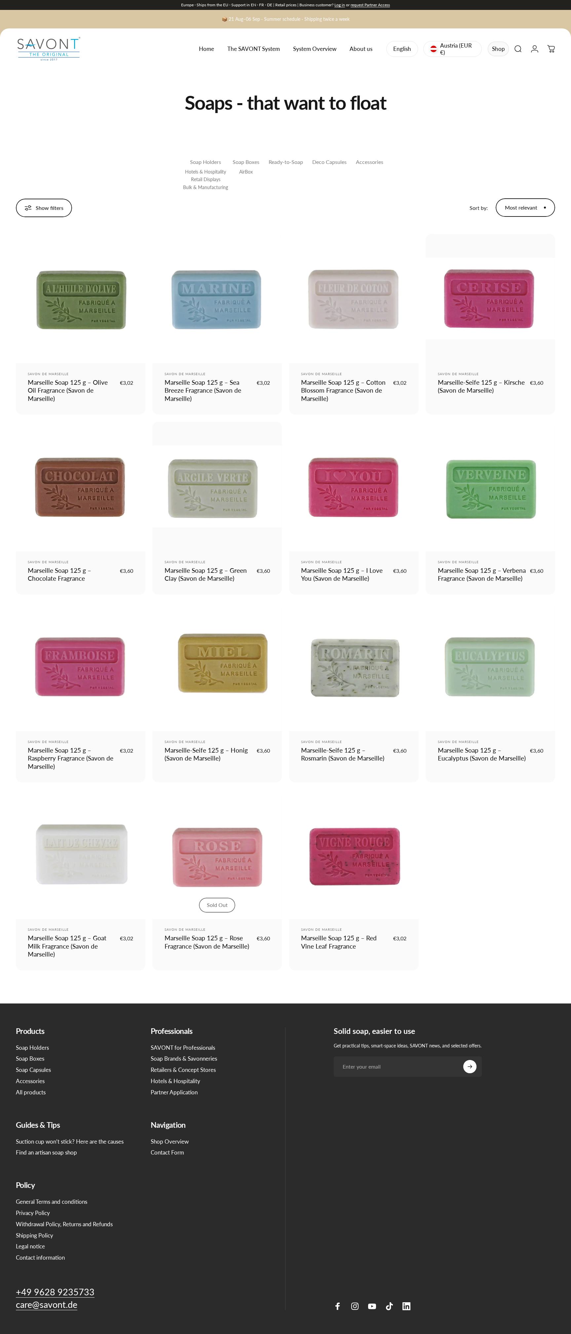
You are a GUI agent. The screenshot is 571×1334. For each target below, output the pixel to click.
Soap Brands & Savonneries (184, 1058)
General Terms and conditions (51, 1201)
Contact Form (167, 1152)
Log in (339, 4)
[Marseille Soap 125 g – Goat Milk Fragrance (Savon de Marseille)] (80, 854)
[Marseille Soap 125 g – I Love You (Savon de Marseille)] (354, 486)
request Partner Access (370, 4)
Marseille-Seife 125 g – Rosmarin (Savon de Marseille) (342, 754)
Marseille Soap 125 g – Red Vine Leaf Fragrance (339, 942)
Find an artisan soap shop (46, 1152)
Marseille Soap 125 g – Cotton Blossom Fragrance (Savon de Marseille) (343, 390)
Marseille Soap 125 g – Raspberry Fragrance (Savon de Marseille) (70, 758)
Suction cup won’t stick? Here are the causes (70, 1141)
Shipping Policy (34, 1235)
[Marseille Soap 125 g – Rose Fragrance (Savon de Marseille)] (217, 854)
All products (31, 1092)
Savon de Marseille (48, 374)
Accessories (369, 162)
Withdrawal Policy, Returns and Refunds (64, 1224)
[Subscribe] (469, 1066)
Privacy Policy (33, 1212)
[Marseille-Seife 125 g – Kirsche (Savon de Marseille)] (490, 299)
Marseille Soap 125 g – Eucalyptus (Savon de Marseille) (482, 754)
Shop (498, 48)
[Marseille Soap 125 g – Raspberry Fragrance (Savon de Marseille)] (80, 666)
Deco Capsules (329, 162)
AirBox (246, 172)
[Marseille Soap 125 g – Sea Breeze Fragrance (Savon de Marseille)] (217, 299)
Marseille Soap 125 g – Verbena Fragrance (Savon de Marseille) (482, 574)
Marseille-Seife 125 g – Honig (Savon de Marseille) (206, 754)
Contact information (40, 1257)
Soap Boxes (246, 162)
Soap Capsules (33, 1069)
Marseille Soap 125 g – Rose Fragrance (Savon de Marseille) (207, 942)
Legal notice (30, 1246)
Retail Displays (205, 179)
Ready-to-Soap (286, 162)
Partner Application (174, 1092)
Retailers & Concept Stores (183, 1069)
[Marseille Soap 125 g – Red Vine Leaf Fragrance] (354, 854)
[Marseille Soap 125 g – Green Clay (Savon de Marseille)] (217, 486)
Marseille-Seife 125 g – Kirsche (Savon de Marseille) (481, 386)
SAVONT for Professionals (183, 1047)
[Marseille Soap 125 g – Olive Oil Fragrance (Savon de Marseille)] (80, 299)
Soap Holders (205, 162)
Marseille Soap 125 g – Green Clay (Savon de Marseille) (206, 574)
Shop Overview (170, 1141)
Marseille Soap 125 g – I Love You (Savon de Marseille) (342, 574)
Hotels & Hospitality (205, 172)
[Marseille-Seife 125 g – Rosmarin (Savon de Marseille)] (354, 666)
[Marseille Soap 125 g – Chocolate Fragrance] (80, 486)
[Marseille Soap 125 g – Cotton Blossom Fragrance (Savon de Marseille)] (354, 299)
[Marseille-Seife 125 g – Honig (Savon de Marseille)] (217, 666)
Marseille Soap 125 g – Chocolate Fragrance (59, 574)
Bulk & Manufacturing (205, 187)
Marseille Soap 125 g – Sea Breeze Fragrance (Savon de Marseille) (203, 390)
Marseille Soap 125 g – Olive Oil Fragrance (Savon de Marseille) (68, 390)
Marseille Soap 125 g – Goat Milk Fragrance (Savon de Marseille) (67, 946)
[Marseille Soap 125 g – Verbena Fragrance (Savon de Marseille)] (490, 486)
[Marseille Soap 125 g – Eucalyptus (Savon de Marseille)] (490, 666)
